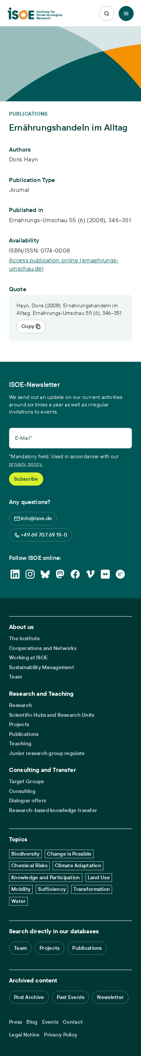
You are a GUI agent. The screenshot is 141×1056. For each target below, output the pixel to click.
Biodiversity (25, 853)
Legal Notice (24, 1035)
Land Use (99, 877)
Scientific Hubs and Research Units (51, 715)
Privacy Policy (60, 1035)
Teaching (20, 743)
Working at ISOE (28, 657)
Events (50, 1022)
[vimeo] (90, 574)
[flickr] (105, 574)
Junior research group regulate (47, 753)
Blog (31, 1022)
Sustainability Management (41, 667)
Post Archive (29, 997)
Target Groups (26, 781)
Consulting (22, 791)
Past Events (70, 997)
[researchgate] (120, 574)
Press (15, 1022)
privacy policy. (26, 463)
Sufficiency (52, 889)
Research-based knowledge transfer (53, 810)
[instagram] (30, 574)
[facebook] (75, 574)
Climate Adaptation (78, 865)
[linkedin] (15, 574)
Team (15, 677)
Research (20, 705)
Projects (19, 724)
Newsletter (110, 997)
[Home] (35, 14)
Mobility (20, 889)
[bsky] (45, 574)
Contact (73, 1022)
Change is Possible (69, 853)
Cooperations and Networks (42, 648)
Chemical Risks (29, 865)
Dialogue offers (27, 800)
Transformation (91, 889)
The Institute (24, 638)
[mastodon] (60, 574)
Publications (23, 734)
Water (18, 901)
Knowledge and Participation (45, 877)
